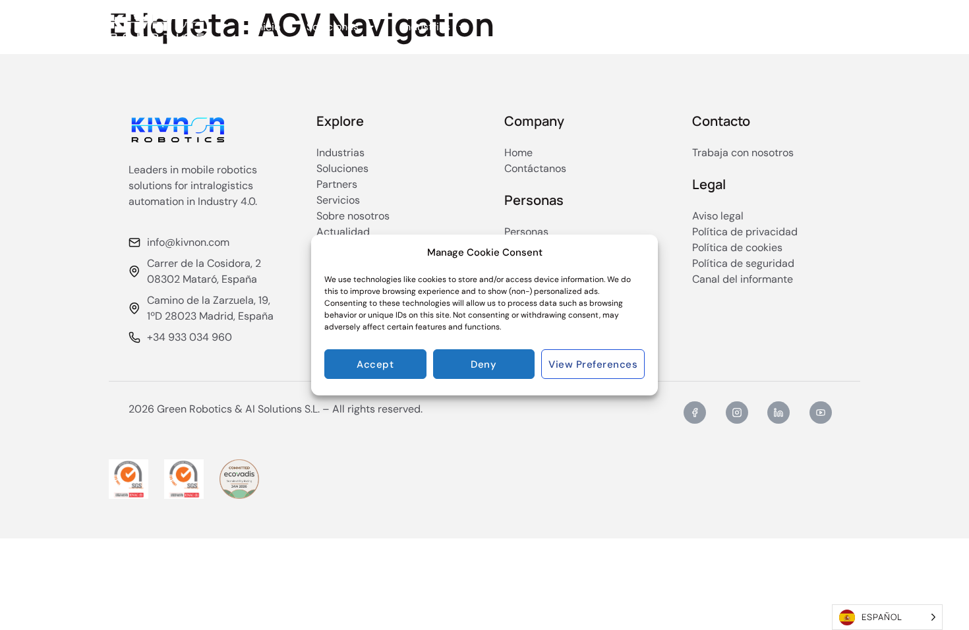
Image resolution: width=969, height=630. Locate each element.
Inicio (267, 27)
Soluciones (333, 27)
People (678, 27)
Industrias (426, 27)
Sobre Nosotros (598, 27)
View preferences (592, 364)
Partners (514, 27)
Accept (375, 364)
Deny (483, 364)
